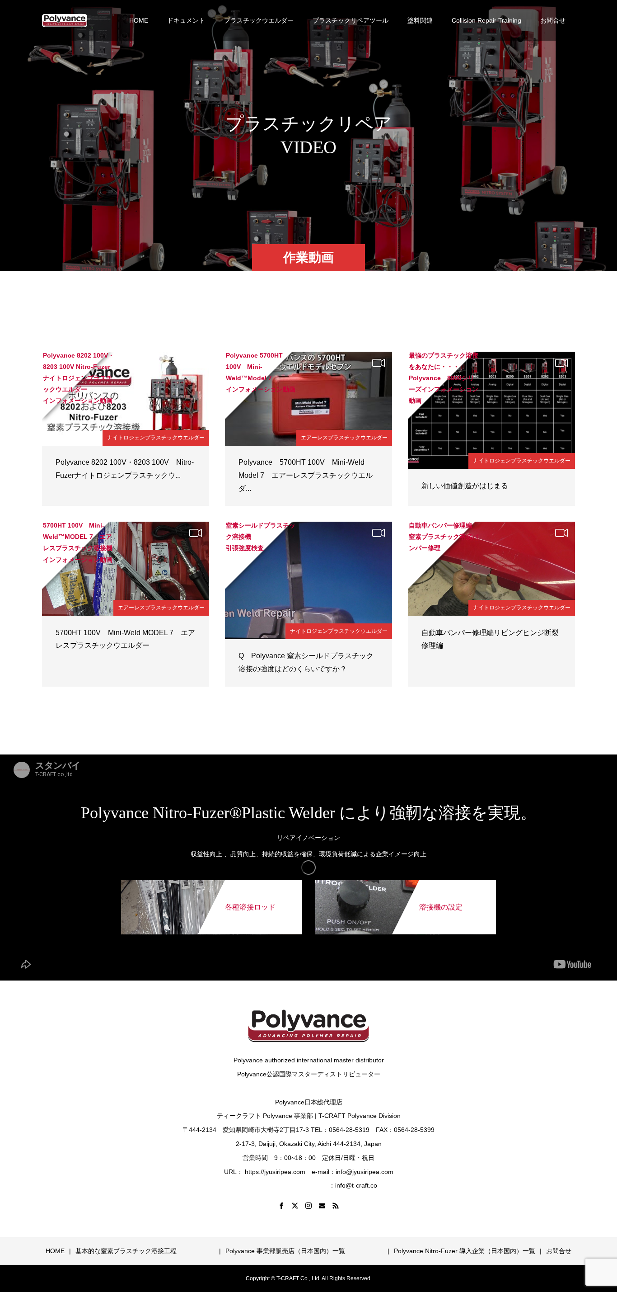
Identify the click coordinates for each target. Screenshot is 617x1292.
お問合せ (553, 20)
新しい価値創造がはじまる (464, 486)
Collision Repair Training (486, 20)
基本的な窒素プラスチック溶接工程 (126, 1250)
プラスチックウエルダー (259, 20)
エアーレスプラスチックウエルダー (344, 437)
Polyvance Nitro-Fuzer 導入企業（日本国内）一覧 (464, 1250)
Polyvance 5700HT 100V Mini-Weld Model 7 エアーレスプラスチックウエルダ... (305, 475)
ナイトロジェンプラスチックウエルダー (156, 437)
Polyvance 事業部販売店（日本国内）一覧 (323, 1250)
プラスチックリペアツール (350, 20)
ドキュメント (186, 20)
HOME (138, 20)
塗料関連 (420, 20)
